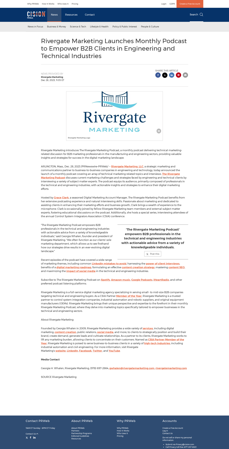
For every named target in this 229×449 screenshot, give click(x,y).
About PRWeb (77, 428)
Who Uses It (63, 4)
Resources (71, 14)
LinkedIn (72, 350)
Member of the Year (129, 296)
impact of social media (80, 271)
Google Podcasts (141, 279)
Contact (90, 14)
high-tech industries (157, 343)
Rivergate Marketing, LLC (127, 166)
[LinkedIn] (34, 437)
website (60, 350)
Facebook (85, 350)
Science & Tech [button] (78, 26)
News (54, 14)
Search (194, 14)
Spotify (105, 279)
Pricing (75, 4)
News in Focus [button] (35, 26)
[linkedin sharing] (171, 75)
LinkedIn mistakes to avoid (109, 263)
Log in (165, 431)
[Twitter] (27, 437)
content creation (65, 332)
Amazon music (120, 279)
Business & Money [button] (56, 26)
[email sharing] (185, 75)
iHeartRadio (161, 279)
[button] (114, 111)
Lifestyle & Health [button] (99, 26)
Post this (154, 254)
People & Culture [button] (150, 26)
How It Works (48, 4)
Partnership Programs (81, 433)
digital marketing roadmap (73, 267)
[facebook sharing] (158, 75)
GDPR (172, 4)
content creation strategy (138, 267)
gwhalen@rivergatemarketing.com (131, 368)
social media (105, 332)
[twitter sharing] (164, 76)
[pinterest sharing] (178, 75)
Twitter (97, 350)
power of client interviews (162, 263)
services (148, 328)
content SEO (177, 267)
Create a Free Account (190, 4)
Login (163, 4)
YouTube (114, 350)
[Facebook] (30, 437)
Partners (75, 431)
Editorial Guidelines (80, 436)
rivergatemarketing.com (171, 368)
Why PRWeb (33, 4)
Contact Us (31, 434)
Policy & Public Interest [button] (124, 26)
